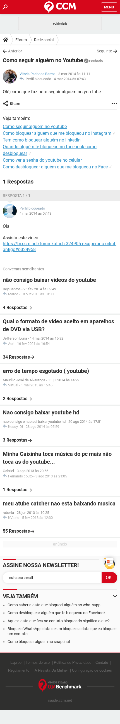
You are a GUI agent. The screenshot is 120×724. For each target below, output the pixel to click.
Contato (101, 662)
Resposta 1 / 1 (16, 195)
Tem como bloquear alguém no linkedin (42, 140)
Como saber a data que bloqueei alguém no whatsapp (54, 605)
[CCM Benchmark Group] (60, 686)
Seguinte (104, 51)
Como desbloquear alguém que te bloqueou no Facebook (56, 613)
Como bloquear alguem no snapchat (39, 641)
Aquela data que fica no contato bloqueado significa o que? (59, 621)
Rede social (44, 40)
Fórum (21, 40)
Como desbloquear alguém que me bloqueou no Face (55, 167)
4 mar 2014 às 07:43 (70, 79)
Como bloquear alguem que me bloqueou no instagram (57, 133)
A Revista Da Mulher (51, 670)
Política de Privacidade (72, 662)
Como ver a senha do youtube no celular (42, 160)
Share (15, 103)
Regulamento (18, 670)
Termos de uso (38, 662)
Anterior (15, 51)
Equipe (15, 662)
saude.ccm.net (60, 700)
